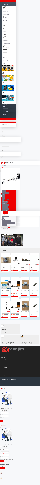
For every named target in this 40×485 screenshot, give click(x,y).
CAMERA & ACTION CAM (4, 27)
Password (1, 414)
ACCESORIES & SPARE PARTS (4, 7)
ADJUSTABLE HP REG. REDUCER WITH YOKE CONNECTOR (15, 292)
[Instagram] (3, 384)
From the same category (6, 274)
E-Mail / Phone (2, 411)
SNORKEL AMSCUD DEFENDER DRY (6, 313)
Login (10, 462)
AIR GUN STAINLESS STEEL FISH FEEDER (25, 290)
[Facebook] (3, 382)
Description (4, 228)
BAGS (3, 16)
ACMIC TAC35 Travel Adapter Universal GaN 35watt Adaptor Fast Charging (6, 290)
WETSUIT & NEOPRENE (4, 55)
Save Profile (3, 468)
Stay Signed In (3, 417)
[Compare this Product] (3, 269)
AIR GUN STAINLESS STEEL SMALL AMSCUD (35, 290)
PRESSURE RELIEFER (4, 165)
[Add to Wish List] (2, 269)
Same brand (12, 274)
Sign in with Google (4, 410)
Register (2, 460)
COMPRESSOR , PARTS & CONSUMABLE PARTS (4, 36)
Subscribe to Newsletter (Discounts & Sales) (7, 459)
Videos (8, 228)
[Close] (0, 390)
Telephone (1, 453)
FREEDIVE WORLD (4, 46)
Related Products (5, 250)
